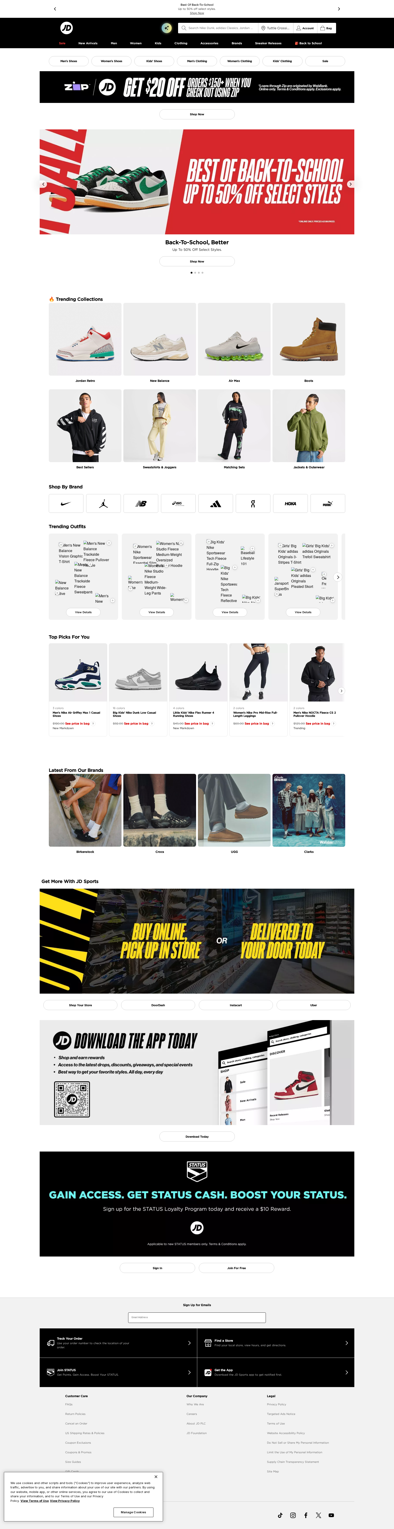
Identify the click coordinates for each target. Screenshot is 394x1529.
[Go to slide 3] (199, 273)
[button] (167, 28)
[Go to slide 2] (195, 273)
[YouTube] (331, 1515)
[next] (339, 9)
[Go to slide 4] (202, 273)
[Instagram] (293, 1515)
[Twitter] (318, 1515)
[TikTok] (280, 1515)
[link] (66, 28)
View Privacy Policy (65, 1501)
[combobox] (218, 28)
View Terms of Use (35, 1501)
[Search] (184, 28)
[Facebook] (305, 1515)
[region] (83, 1497)
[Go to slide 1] (191, 273)
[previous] (55, 9)
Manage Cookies (133, 1512)
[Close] (156, 1477)
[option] (197, 96)
